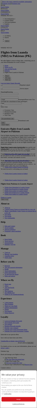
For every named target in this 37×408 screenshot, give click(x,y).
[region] (18, 389)
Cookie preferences (18, 404)
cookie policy (7, 394)
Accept (19, 399)
